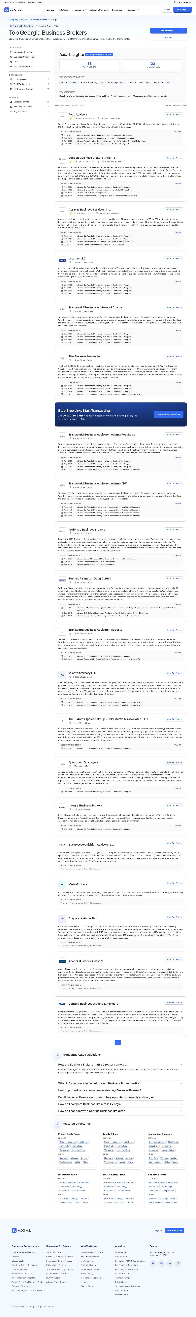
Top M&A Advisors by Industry (59, 1269)
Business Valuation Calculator (59, 1256)
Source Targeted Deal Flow (24, 1252)
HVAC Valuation (53, 1277)
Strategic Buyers (88, 1265)
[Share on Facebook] (178, 1263)
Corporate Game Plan (83, 918)
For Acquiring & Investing (126, 1265)
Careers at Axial (122, 1256)
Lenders (84, 1282)
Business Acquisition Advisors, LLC (92, 844)
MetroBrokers (78, 884)
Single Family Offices (90, 1269)
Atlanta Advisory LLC (82, 673)
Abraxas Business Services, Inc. (90, 209)
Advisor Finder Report (56, 1282)
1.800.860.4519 (184, 2)
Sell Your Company (54, 1252)
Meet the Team (122, 1273)
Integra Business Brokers (85, 805)
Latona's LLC (77, 258)
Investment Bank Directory (24, 1277)
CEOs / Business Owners (92, 1252)
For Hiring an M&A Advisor (126, 1269)
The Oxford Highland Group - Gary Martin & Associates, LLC (108, 719)
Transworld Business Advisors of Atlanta (95, 307)
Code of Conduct (123, 1290)
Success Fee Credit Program (128, 1286)
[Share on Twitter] (161, 1263)
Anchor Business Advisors (86, 961)
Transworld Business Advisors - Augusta (95, 629)
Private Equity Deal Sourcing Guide (27, 1282)
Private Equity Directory (57, 1265)
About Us (120, 1246)
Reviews (15, 1256)
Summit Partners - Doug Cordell (90, 578)
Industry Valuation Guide (57, 1273)
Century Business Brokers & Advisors (93, 1003)
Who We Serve (89, 1246)
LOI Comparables (19, 1269)
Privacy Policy (121, 1282)
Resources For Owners (58, 1246)
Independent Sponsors (91, 1277)
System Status (121, 1294)
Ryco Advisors (78, 114)
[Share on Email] (153, 1263)
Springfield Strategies (83, 762)
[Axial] (14, 9)
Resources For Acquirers (25, 1246)
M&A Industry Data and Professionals (28, 1290)
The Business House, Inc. (85, 356)
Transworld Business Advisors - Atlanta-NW (98, 483)
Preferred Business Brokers (87, 529)
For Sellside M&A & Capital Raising (130, 1261)
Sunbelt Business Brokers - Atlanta (92, 157)
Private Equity (87, 1273)
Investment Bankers (90, 1256)
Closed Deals (18, 1261)
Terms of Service (122, 1277)
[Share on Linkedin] (169, 1263)
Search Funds (87, 1286)
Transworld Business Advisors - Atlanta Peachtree (102, 434)
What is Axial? (121, 1252)
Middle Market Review (22, 1273)
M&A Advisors (87, 1261)
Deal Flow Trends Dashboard (24, 1265)
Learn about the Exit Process (59, 1261)
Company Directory (20, 1286)
